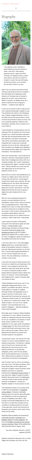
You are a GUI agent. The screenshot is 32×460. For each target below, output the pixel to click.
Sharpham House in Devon (20, 373)
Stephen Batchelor (10, 3)
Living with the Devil (8, 417)
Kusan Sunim (7, 326)
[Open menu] (16, 8)
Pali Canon (26, 377)
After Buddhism (20, 420)
